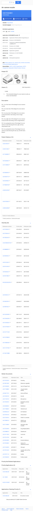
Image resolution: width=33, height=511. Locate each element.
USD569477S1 (6, 176)
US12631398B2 (6, 353)
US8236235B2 (6, 190)
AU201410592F (6, 482)
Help (11, 510)
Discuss (23, 68)
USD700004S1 (6, 457)
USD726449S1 (6, 428)
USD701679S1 (6, 437)
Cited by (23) (18, 62)
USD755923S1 (6, 229)
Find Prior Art (18, 18)
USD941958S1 (6, 275)
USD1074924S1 (6, 326)
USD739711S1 (6, 454)
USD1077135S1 (6, 332)
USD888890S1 (6, 249)
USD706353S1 (6, 401)
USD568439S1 (6, 172)
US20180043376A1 (7, 242)
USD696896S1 (6, 406)
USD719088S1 (6, 389)
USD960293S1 (6, 301)
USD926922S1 (6, 271)
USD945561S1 (6, 294)
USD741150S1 (6, 434)
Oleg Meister (10, 22)
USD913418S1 (6, 266)
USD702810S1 (6, 396)
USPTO (11, 66)
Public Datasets (19, 508)
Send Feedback (10, 508)
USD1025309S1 (6, 314)
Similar (25, 18)
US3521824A (6, 143)
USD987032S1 (6, 306)
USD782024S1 (6, 237)
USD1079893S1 (6, 337)
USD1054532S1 (6, 322)
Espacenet (11, 68)
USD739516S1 (6, 414)
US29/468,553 (6, 471)
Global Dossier (17, 68)
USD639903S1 (6, 180)
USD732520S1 (6, 380)
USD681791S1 (6, 393)
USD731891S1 (6, 417)
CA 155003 (5, 477)
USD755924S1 (6, 233)
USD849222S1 (6, 411)
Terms (27, 508)
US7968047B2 (6, 184)
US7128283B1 (6, 154)
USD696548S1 (6, 440)
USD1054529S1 (6, 318)
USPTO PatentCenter (17, 66)
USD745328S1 (6, 386)
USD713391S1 (6, 399)
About (3, 508)
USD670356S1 (6, 201)
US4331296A (6, 149)
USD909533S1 (6, 255)
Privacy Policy (5, 510)
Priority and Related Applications (10, 64)
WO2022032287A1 (7, 282)
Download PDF (8, 18)
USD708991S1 (6, 420)
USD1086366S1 (6, 342)
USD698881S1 (6, 431)
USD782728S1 (6, 383)
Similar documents (25, 62)
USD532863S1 (6, 160)
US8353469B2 (6, 208)
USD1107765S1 (6, 348)
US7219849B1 (6, 164)
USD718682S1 (6, 408)
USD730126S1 (6, 450)
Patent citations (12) (9, 62)
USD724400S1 (6, 447)
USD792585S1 (6, 443)
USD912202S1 (6, 262)
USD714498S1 (6, 424)
